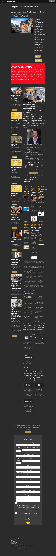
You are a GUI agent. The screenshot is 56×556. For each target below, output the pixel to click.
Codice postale (18, 459)
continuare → (38, 60)
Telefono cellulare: (28, 480)
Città (31, 459)
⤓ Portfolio (37, 56)
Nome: (21, 443)
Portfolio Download (34, 173)
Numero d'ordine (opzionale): (28, 490)
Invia (28, 522)
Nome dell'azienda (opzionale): (31, 447)
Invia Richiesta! (14, 110)
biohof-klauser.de (41, 243)
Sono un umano (28, 431)
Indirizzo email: (28, 470)
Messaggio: (28, 495)
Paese (28, 465)
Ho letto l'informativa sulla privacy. (29, 513)
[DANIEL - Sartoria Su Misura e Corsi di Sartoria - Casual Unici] (8, 1)
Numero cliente (18, 448)
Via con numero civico (28, 454)
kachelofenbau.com (41, 211)
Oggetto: (28, 485)
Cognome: (34, 443)
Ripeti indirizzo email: (28, 475)
